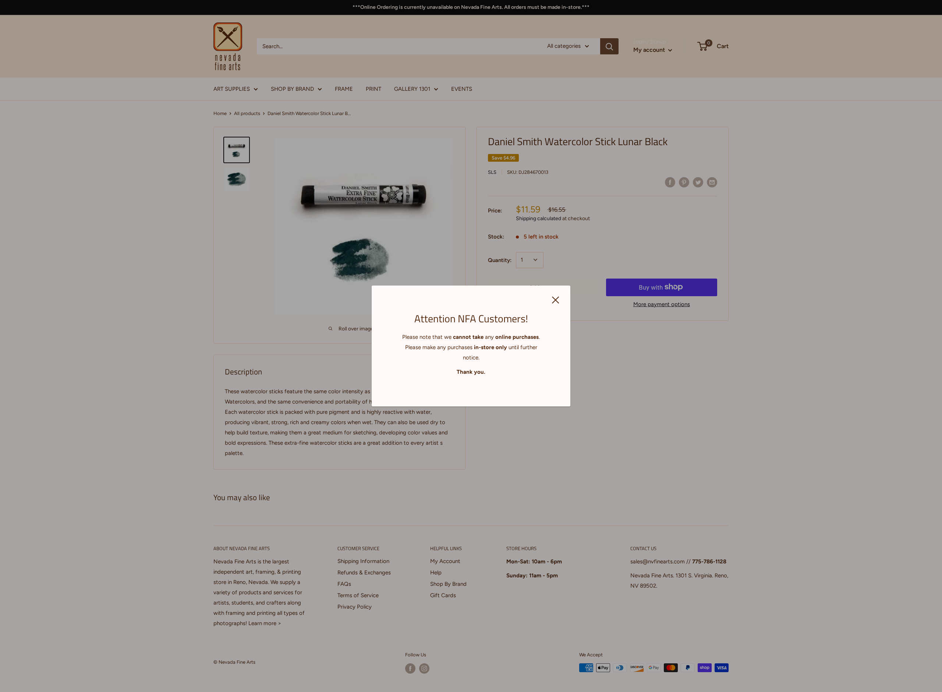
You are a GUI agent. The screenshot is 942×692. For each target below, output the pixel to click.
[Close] (555, 299)
